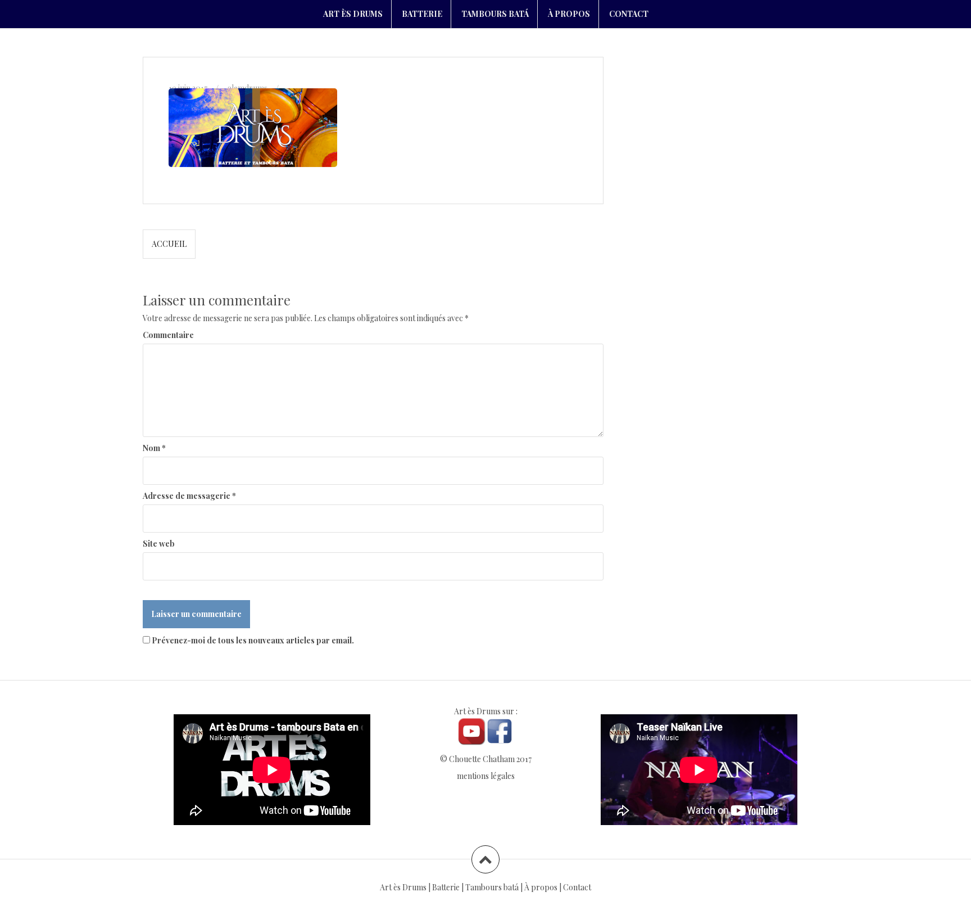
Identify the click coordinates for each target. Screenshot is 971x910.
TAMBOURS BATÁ (495, 13)
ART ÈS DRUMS (353, 13)
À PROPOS (569, 13)
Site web (159, 543)
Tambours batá (492, 887)
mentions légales (486, 776)
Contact (577, 887)
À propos (540, 887)
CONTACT (628, 13)
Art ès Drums (403, 887)
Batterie (446, 887)
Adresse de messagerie (189, 495)
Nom (154, 448)
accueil (169, 243)
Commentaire (168, 335)
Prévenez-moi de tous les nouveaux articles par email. (253, 640)
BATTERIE (422, 13)
